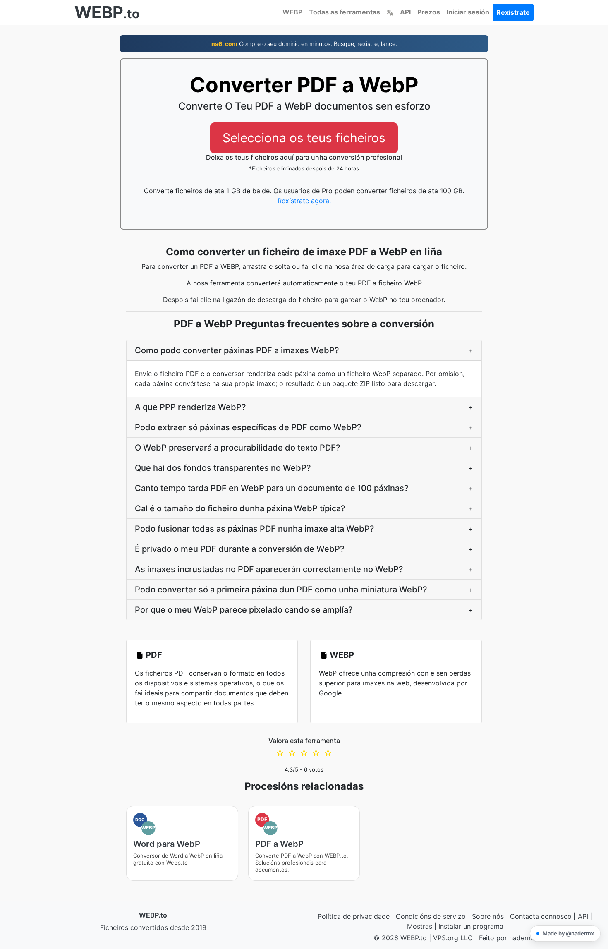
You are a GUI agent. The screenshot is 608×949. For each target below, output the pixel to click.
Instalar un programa (470, 926)
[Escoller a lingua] (390, 12)
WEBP (292, 12)
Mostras (419, 926)
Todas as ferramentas (344, 12)
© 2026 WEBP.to (400, 938)
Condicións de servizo (431, 916)
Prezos (428, 12)
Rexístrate (513, 12)
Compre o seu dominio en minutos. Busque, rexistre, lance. (304, 43)
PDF (154, 655)
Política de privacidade (354, 916)
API (405, 12)
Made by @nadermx (568, 933)
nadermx (522, 938)
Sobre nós (488, 916)
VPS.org (445, 938)
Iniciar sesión (468, 12)
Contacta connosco (541, 916)
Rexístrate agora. (304, 201)
